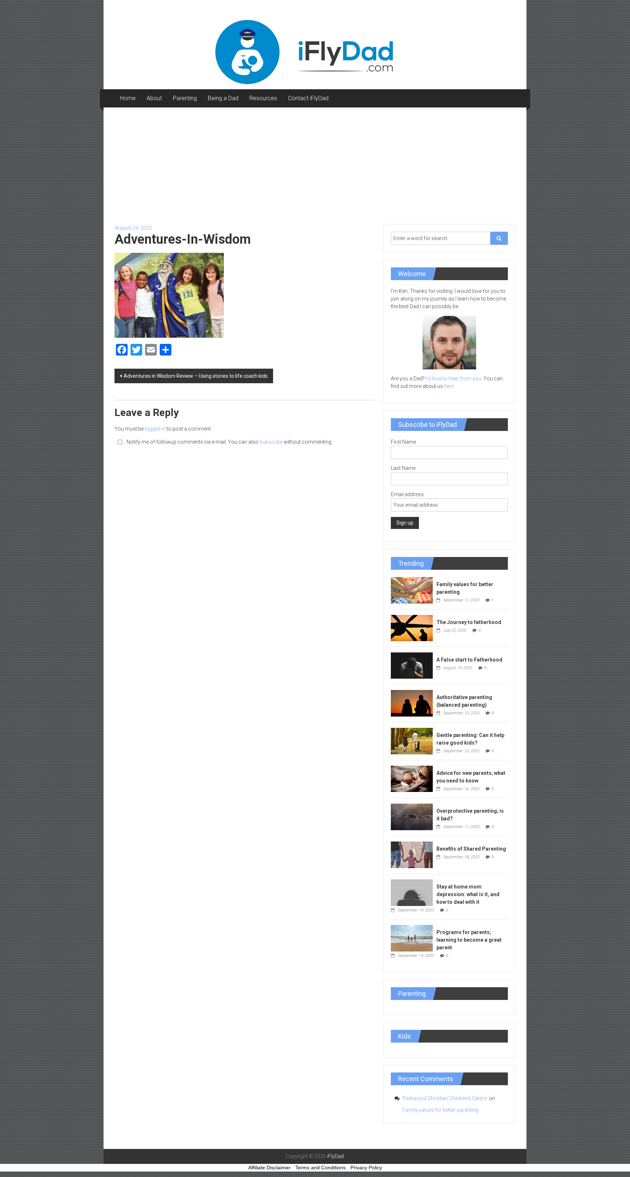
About (154, 98)
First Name (403, 442)
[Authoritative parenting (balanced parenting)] (412, 703)
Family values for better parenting (440, 1110)
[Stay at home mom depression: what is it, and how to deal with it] (412, 892)
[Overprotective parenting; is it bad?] (412, 816)
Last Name (403, 468)
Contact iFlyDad (308, 98)
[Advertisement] (315, 162)
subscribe (271, 442)
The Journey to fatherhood (468, 622)
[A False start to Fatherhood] (412, 665)
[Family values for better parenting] (412, 590)
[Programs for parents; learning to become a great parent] (412, 938)
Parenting (185, 98)
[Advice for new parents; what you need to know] (412, 778)
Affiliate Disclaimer (269, 1167)
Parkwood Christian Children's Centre (445, 1098)
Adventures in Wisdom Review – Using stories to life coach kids (196, 376)
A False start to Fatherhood (469, 660)
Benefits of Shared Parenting (471, 849)
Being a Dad (223, 98)
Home (128, 98)
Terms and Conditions (320, 1167)
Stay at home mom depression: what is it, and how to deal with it (467, 894)
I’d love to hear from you (453, 378)
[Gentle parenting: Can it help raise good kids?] (412, 741)
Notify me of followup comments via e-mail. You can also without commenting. (228, 442)
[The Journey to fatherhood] (412, 628)
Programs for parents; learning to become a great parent (469, 939)
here (449, 386)
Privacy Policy (366, 1167)
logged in (155, 429)
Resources (263, 98)
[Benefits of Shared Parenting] (412, 854)
